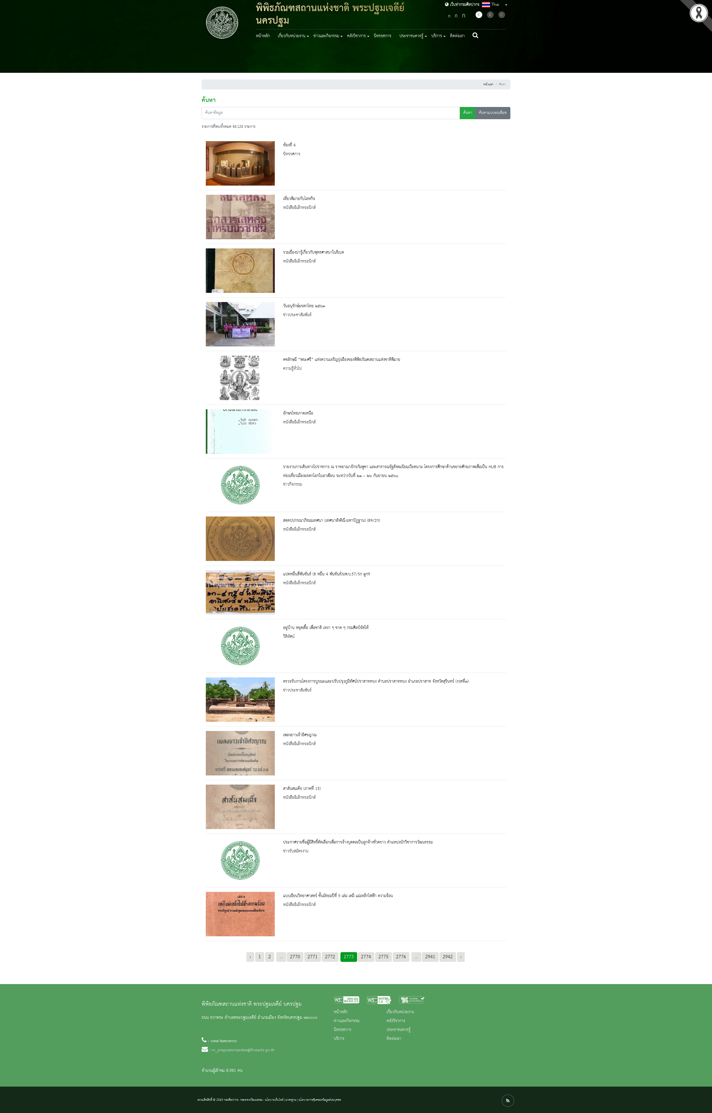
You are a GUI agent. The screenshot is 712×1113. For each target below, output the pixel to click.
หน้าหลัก (263, 36)
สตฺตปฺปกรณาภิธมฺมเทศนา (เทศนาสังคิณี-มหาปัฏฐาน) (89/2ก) (331, 521)
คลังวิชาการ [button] (356, 36)
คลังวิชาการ (396, 1021)
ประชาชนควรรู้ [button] (411, 36)
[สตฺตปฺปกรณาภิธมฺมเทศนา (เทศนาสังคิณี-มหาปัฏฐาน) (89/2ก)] (240, 538)
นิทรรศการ (382, 36)
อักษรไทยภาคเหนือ (298, 413)
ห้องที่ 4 (289, 145)
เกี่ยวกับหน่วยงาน (400, 1012)
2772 (330, 956)
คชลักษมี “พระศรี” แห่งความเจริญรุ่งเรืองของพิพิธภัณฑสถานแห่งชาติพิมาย (341, 360)
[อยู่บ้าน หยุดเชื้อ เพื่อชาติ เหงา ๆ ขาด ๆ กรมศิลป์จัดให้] (240, 646)
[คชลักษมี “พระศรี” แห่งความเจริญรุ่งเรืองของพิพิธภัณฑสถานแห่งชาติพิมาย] (240, 378)
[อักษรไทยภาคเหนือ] (240, 431)
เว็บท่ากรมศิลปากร (464, 5)
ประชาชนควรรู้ (399, 1030)
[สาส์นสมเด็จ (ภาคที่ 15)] (240, 807)
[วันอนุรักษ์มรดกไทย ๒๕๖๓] (240, 324)
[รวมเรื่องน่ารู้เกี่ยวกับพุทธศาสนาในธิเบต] (240, 270)
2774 (366, 956)
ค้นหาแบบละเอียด (493, 113)
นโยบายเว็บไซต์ (274, 1100)
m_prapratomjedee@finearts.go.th (243, 1050)
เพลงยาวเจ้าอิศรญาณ (300, 735)
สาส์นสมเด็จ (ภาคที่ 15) (302, 789)
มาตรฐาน (291, 1100)
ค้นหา (467, 113)
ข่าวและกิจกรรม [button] (326, 36)
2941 (430, 956)
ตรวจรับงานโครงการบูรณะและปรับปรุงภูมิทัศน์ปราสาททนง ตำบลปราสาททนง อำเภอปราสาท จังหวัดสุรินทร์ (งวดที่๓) (376, 681)
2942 (448, 956)
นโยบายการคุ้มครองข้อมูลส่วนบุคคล (320, 1100)
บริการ (339, 1039)
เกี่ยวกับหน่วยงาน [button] (291, 36)
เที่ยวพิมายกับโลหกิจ (299, 199)
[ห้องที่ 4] (240, 163)
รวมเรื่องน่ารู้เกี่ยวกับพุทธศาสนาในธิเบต (313, 252)
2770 (295, 956)
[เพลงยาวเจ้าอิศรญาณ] (240, 753)
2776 (401, 956)
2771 (313, 956)
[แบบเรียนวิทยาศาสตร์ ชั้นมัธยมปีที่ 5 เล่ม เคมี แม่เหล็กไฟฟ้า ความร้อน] (240, 914)
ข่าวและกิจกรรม (347, 1021)
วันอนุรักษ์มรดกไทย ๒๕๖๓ (304, 306)
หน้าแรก (488, 84)
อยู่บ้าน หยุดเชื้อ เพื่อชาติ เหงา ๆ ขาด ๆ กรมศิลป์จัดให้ (326, 628)
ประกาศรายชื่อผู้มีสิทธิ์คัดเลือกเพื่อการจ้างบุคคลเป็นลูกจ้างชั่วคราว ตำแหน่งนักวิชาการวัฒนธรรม (358, 842)
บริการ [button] (436, 36)
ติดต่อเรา (457, 36)
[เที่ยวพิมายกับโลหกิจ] (240, 217)
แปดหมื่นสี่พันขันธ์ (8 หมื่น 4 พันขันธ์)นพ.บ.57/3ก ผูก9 (326, 574)
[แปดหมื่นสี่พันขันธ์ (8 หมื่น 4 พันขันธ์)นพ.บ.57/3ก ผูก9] (240, 592)
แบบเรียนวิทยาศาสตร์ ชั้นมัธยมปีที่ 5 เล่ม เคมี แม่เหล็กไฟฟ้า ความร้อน (338, 896)
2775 (384, 956)
